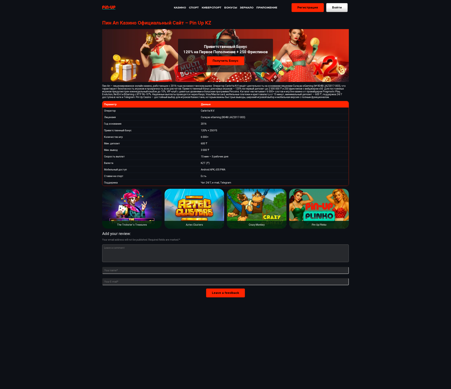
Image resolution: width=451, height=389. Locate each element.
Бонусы (230, 7)
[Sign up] (308, 7)
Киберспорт (211, 7)
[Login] (337, 7)
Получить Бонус (225, 60)
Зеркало (247, 7)
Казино (180, 7)
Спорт (194, 7)
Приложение (266, 7)
